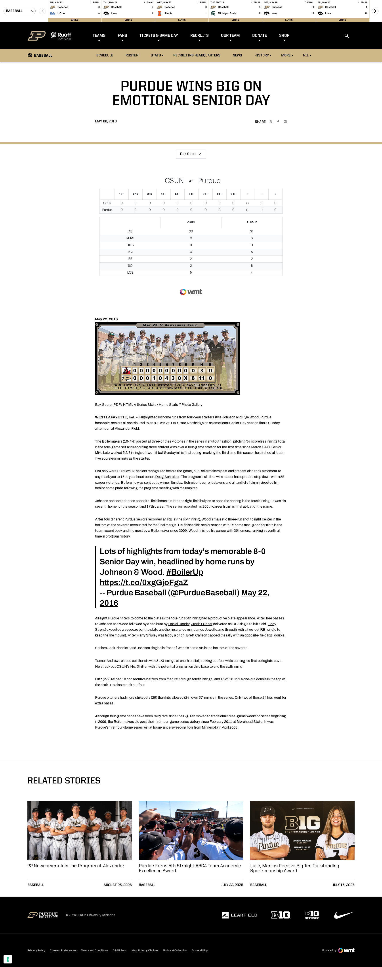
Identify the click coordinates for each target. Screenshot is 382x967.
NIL (306, 55)
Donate (259, 36)
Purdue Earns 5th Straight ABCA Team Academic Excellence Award (190, 868)
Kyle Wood (250, 417)
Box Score (188, 154)
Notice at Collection (175, 950)
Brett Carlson (196, 635)
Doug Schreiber (167, 477)
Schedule (104, 55)
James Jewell (204, 629)
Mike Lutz (102, 452)
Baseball (35, 885)
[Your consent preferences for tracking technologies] (8, 959)
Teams (99, 36)
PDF (116, 404)
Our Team (230, 36)
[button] (375, 11)
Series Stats (146, 404)
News (237, 55)
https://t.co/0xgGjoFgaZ (144, 582)
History (261, 55)
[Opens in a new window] (239, 915)
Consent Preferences (63, 950)
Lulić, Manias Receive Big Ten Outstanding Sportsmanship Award (294, 868)
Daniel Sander (178, 624)
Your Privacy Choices (145, 950)
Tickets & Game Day (158, 36)
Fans (122, 36)
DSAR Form (120, 950)
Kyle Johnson (225, 417)
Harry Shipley (147, 635)
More (286, 55)
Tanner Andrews (107, 661)
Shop (284, 36)
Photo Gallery (191, 404)
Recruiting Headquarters (196, 55)
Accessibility (199, 950)
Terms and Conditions (94, 950)
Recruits (199, 36)
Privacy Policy (36, 950)
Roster (132, 55)
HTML (128, 404)
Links (74, 20)
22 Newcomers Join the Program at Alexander (75, 866)
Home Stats (168, 404)
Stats (156, 55)
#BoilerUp (184, 572)
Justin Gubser (201, 624)
